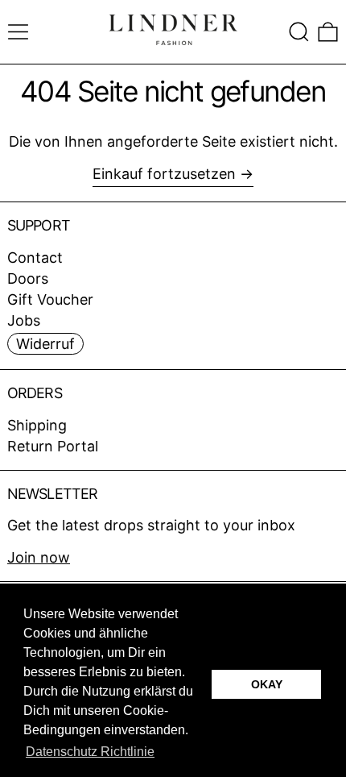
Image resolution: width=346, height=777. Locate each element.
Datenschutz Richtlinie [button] (90, 751)
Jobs (23, 320)
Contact (35, 257)
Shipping (37, 425)
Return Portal (52, 446)
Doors (27, 278)
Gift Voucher (50, 299)
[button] (299, 31)
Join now (38, 557)
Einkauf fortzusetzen (164, 173)
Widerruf (45, 343)
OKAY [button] (266, 684)
